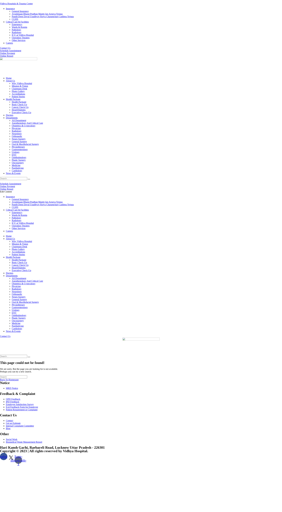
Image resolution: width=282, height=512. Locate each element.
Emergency (17, 24)
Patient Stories (18, 96)
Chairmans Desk (19, 88)
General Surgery (19, 141)
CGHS (15, 19)
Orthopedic (17, 136)
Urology (16, 152)
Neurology (17, 133)
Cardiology (17, 170)
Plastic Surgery (19, 160)
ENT (14, 155)
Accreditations (18, 94)
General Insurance (20, 11)
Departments (12, 118)
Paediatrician (18, 168)
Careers (9, 43)
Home (9, 78)
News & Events (13, 173)
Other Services (18, 40)
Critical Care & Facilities (17, 22)
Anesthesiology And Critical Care (27, 123)
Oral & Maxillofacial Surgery (25, 144)
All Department (19, 120)
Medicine (16, 165)
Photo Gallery (18, 91)
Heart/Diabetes (19, 110)
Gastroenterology (20, 149)
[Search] (29, 179)
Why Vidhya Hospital (22, 83)
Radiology (16, 32)
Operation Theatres (21, 37)
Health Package (13, 99)
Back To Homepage (9, 379)
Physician (16, 128)
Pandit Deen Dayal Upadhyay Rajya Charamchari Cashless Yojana (43, 16)
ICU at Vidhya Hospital (23, 35)
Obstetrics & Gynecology (23, 125)
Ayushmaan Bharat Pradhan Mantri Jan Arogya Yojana (37, 14)
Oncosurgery (18, 162)
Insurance (10, 8)
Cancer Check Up (20, 107)
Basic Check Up (19, 104)
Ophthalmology (19, 157)
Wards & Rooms (19, 27)
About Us (10, 80)
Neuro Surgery (19, 139)
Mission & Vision (20, 86)
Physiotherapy (18, 147)
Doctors (9, 115)
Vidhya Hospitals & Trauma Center (16, 3)
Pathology (16, 30)
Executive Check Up (21, 112)
